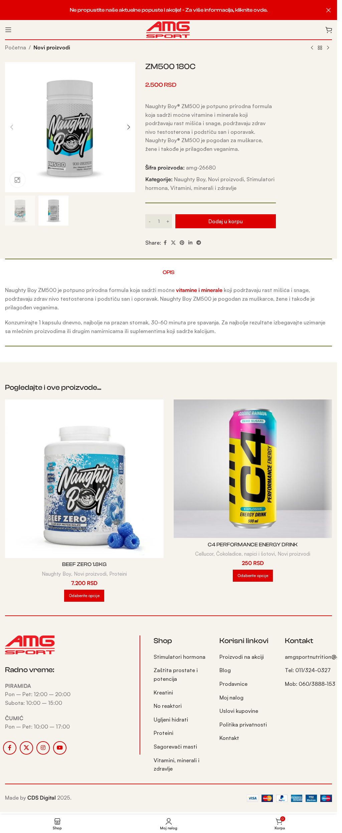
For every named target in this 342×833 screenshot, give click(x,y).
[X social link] (173, 242)
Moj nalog (231, 697)
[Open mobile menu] (8, 29)
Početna (15, 47)
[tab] (168, 272)
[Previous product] (312, 48)
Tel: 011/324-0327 (308, 670)
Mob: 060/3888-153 (310, 683)
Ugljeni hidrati (171, 719)
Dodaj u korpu (225, 221)
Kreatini (163, 692)
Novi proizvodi (51, 47)
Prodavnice (233, 683)
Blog (225, 670)
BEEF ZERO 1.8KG (84, 564)
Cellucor (204, 554)
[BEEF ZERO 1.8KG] (84, 478)
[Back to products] (320, 48)
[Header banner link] (168, 10)
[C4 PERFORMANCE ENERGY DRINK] (253, 468)
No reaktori (168, 706)
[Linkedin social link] (190, 242)
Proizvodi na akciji (241, 656)
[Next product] (328, 48)
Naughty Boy (189, 179)
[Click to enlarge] (17, 179)
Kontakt (229, 738)
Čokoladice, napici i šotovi (245, 554)
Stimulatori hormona (179, 656)
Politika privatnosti (243, 724)
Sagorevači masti (175, 746)
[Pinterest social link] (182, 242)
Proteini (118, 574)
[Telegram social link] (198, 242)
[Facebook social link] (165, 242)
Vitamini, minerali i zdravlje (203, 188)
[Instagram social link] (43, 748)
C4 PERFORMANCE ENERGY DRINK (253, 545)
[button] (11, 127)
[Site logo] (168, 29)
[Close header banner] (328, 10)
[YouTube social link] (59, 748)
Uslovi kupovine (238, 711)
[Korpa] (328, 29)
